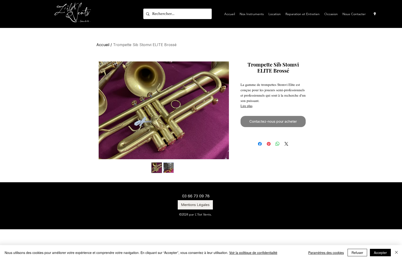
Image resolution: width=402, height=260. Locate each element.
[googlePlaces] (374, 14)
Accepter (380, 252)
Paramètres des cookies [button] (326, 252)
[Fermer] (396, 252)
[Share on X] (286, 144)
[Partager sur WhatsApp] (277, 144)
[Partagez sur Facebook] (260, 144)
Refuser (357, 252)
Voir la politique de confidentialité (253, 252)
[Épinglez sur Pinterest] (268, 144)
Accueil (102, 44)
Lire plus (246, 106)
